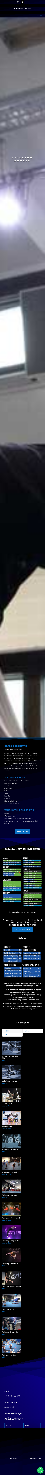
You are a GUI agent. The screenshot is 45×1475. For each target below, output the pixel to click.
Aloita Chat (9, 1407)
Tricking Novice (9, 1355)
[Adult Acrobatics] (11, 1072)
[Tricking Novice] (11, 1346)
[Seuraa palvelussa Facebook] (27, 2)
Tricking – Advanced (11, 1218)
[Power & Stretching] (11, 1163)
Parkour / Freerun (10, 1150)
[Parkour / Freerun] (11, 1141)
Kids (6, 1035)
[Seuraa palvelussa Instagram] (18, 2)
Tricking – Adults (9, 1195)
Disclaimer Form (23, 929)
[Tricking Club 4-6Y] (11, 1323)
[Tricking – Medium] (11, 1255)
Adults (27, 1031)
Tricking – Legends (10, 1241)
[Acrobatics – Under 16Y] (11, 1048)
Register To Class (35, 1458)
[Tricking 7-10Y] (11, 1300)
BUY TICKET (22, 831)
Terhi (9, 1106)
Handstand (7, 1127)
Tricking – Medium (10, 1264)
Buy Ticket (13, 1458)
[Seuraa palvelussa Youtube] (22, 2)
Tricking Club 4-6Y (10, 1332)
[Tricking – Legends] (11, 1232)
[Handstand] (11, 1118)
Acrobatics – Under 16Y (10, 1057)
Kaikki (6, 1031)
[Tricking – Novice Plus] (11, 1278)
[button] (40, 1470)
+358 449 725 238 (12, 1396)
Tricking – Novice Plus (11, 1286)
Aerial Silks (7, 1104)
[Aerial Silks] (11, 1095)
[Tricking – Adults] (11, 1186)
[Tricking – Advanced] (11, 1209)
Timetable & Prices (22, 9)
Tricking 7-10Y (8, 1309)
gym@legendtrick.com (13, 1418)
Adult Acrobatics (9, 1081)
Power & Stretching (10, 1172)
